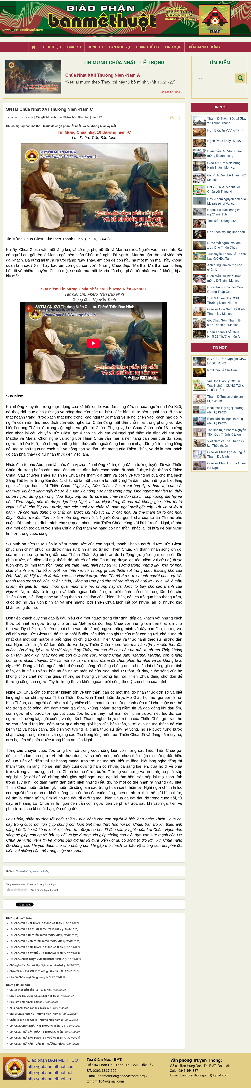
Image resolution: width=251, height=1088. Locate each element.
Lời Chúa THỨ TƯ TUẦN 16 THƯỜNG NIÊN (35, 935)
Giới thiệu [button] (52, 47)
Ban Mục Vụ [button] (119, 47)
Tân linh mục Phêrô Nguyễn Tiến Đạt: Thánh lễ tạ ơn (226, 432)
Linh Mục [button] (173, 47)
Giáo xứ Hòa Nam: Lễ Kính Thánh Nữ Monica (226, 311)
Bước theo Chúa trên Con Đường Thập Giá (225, 289)
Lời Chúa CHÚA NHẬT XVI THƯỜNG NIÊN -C (36, 1025)
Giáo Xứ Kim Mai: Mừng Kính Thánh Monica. (224, 165)
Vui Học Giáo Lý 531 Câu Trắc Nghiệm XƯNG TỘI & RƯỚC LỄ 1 (225, 385)
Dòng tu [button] (95, 47)
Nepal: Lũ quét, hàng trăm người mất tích (225, 212)
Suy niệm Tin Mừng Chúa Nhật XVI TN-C (34, 996)
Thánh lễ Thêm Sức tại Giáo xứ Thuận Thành (226, 120)
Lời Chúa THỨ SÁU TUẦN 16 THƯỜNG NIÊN (36, 947)
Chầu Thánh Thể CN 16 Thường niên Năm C (36, 971)
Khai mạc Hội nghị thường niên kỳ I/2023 (225, 410)
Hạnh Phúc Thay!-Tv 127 (224, 141)
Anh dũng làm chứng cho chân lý (224, 267)
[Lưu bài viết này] (179, 117)
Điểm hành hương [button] (203, 47)
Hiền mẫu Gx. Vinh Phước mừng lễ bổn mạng (225, 153)
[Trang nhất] (34, 47)
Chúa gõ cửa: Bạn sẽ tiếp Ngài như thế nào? (36, 965)
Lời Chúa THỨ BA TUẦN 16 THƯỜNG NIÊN (35, 929)
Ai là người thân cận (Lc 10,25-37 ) (30, 1008)
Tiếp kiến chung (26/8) (222, 221)
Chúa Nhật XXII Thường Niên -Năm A (102, 75)
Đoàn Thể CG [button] (147, 47)
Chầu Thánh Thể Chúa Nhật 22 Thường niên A (223, 334)
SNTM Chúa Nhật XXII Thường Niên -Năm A (223, 300)
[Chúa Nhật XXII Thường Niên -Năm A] (33, 76)
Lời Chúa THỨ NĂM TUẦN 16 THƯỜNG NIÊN (36, 941)
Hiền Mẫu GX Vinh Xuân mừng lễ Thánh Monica (224, 278)
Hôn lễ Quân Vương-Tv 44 (225, 130)
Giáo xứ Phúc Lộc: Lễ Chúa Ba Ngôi (226, 465)
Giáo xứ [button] (74, 47)
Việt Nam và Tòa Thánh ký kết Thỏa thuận (225, 443)
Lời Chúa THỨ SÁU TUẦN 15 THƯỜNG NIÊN (36, 1037)
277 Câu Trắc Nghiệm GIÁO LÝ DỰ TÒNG (226, 361)
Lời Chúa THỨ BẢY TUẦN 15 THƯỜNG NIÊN (36, 1032)
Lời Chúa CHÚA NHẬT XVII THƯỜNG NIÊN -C (36, 959)
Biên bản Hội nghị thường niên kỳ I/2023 (225, 421)
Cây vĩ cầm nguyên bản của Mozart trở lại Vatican (226, 201)
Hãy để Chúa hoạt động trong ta (28, 977)
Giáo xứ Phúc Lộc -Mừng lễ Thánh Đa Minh (226, 454)
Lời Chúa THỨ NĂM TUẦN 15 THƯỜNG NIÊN (36, 1043)
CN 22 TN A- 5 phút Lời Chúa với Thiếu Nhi (223, 189)
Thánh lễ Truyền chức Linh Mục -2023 (226, 398)
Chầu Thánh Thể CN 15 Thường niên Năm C (36, 1020)
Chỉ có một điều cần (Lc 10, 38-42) (30, 990)
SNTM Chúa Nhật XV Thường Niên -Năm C (35, 1013)
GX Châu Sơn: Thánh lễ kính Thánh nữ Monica (224, 322)
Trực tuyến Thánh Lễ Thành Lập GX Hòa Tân (226, 256)
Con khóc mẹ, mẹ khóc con (226, 232)
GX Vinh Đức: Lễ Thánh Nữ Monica (226, 177)
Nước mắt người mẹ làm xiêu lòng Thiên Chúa (224, 245)
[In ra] (172, 117)
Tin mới (219, 107)
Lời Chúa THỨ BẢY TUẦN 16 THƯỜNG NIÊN (36, 953)
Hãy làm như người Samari (26, 1002)
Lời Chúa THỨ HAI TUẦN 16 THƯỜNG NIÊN (35, 923)
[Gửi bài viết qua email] (165, 117)
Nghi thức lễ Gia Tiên (222, 370)
